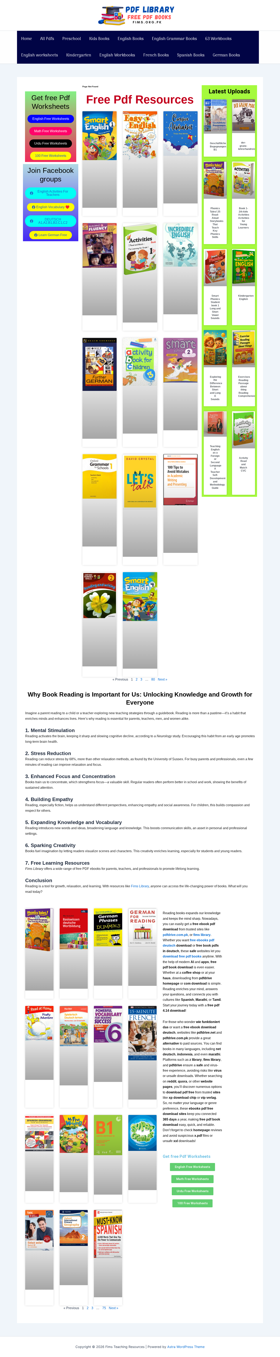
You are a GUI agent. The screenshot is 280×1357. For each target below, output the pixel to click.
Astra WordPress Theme (186, 1347)
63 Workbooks (218, 39)
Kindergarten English (246, 297)
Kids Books (99, 39)
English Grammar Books (174, 39)
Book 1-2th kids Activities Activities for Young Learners (243, 218)
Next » (162, 679)
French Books (156, 55)
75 (104, 1308)
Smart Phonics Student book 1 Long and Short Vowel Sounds (215, 307)
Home (26, 39)
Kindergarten (78, 55)
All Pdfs (47, 39)
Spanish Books (191, 55)
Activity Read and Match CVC (243, 464)
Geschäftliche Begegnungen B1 (218, 146)
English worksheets (39, 55)
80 (153, 679)
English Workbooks (117, 55)
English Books (131, 39)
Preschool (71, 39)
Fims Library (140, 886)
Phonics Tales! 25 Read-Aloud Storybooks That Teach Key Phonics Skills (216, 223)
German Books (226, 55)
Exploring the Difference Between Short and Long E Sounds (216, 388)
